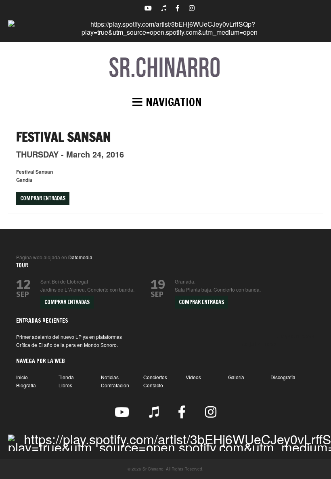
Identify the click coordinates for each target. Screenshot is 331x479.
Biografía (26, 385)
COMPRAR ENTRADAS (67, 302)
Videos (193, 377)
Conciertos (155, 377)
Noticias (110, 377)
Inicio (22, 377)
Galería (236, 377)
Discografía (282, 377)
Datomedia (80, 257)
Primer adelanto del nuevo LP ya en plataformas (69, 336)
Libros (65, 385)
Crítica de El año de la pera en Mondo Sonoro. (67, 344)
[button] (165, 102)
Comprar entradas (42, 198)
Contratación (115, 385)
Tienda (66, 377)
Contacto (153, 385)
